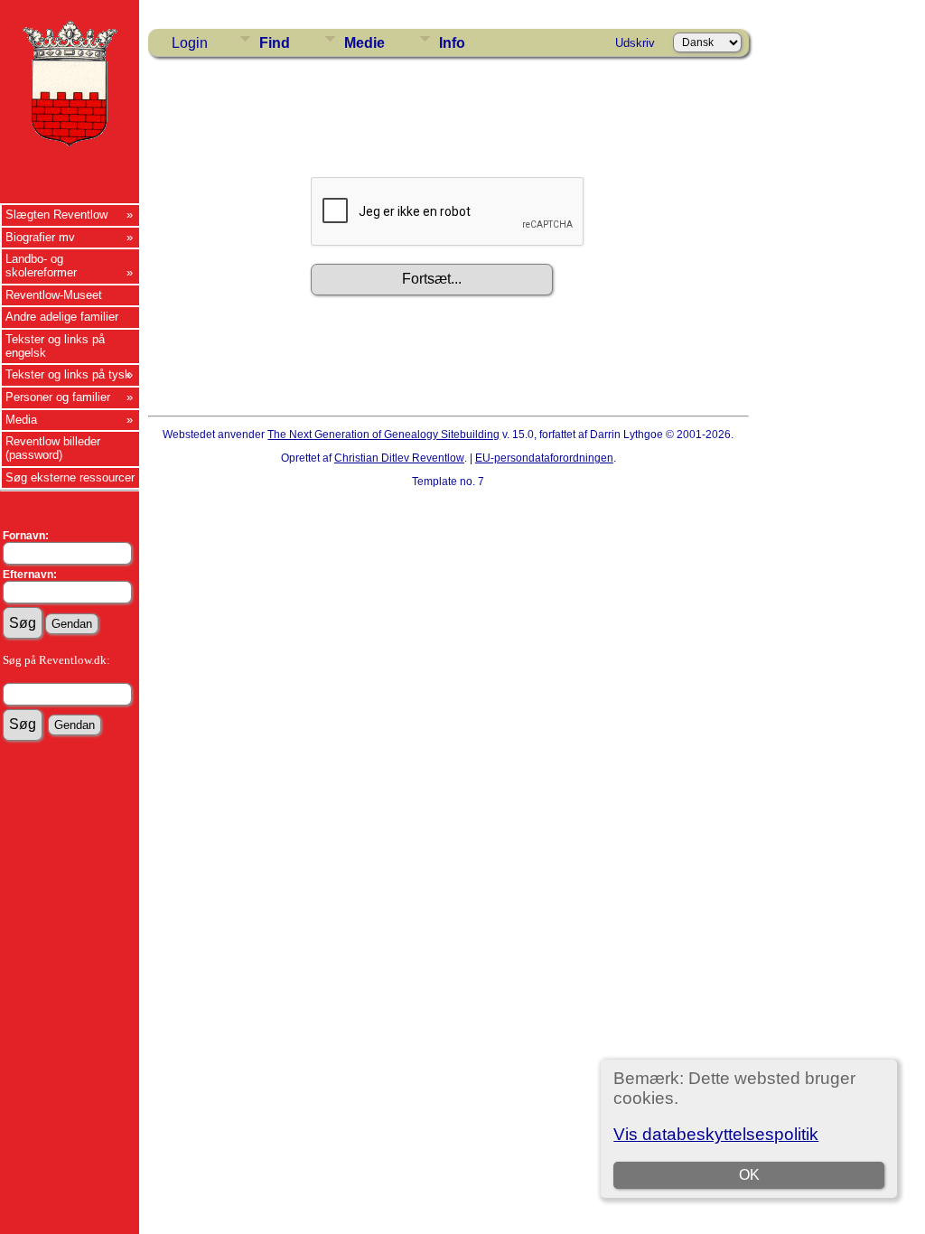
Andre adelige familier (61, 316)
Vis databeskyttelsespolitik (715, 1134)
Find (274, 43)
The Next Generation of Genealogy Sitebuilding (383, 434)
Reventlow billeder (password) (52, 448)
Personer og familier (57, 397)
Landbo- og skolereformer (41, 265)
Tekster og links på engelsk (55, 346)
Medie (364, 43)
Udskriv (635, 43)
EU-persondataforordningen (544, 458)
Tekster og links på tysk (68, 374)
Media (21, 419)
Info (452, 43)
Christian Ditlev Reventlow (399, 458)
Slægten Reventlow (56, 214)
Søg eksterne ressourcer (70, 477)
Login (190, 43)
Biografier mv (40, 237)
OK (749, 1175)
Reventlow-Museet (53, 295)
